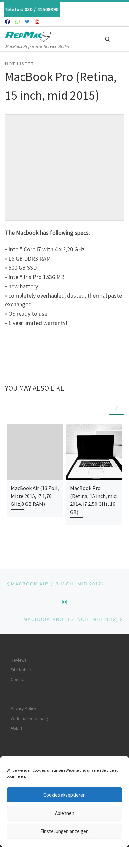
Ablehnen (64, 813)
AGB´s (16, 728)
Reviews (18, 660)
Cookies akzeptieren (64, 795)
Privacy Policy (23, 708)
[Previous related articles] (100, 407)
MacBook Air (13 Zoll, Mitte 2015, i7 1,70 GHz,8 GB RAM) (35, 496)
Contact (18, 679)
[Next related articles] (116, 407)
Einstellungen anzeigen (64, 831)
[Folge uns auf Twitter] (27, 21)
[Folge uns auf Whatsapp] (17, 21)
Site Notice (21, 670)
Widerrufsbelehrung (29, 718)
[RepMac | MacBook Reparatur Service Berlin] (28, 34)
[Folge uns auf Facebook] (7, 21)
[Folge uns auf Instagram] (37, 21)
